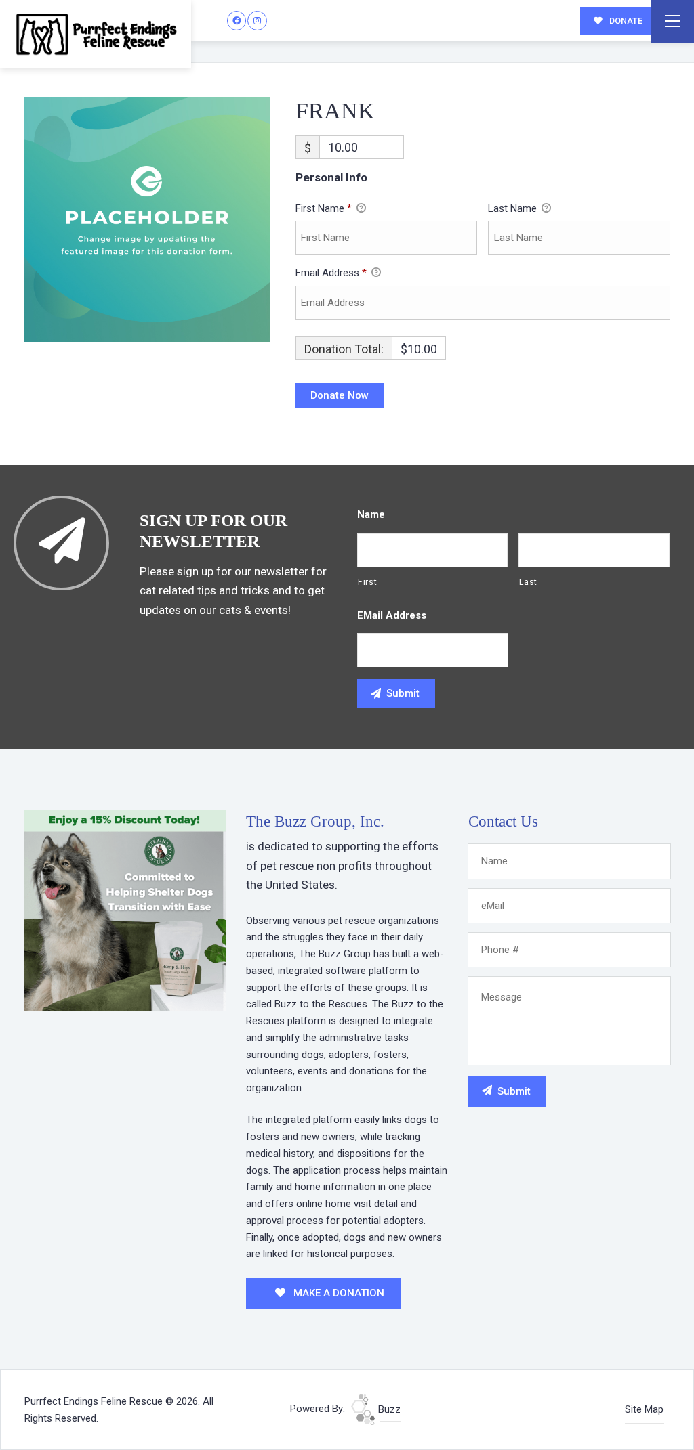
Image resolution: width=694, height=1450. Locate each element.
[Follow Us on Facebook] (237, 20)
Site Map (644, 1409)
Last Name (513, 208)
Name (371, 514)
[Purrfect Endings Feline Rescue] (95, 34)
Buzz (388, 1409)
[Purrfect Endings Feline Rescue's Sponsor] (125, 910)
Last (528, 582)
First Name (323, 208)
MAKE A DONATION (337, 1293)
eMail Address (391, 615)
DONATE (624, 21)
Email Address (331, 273)
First (367, 582)
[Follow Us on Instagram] (257, 20)
